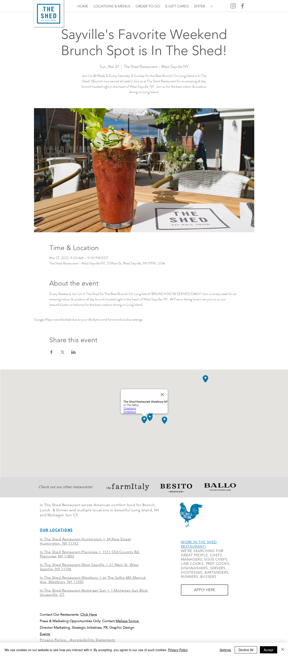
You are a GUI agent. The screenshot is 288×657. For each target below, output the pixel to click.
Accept (268, 650)
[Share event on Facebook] (51, 352)
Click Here (88, 614)
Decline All (245, 650)
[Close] (282, 649)
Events (45, 634)
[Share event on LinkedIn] (73, 352)
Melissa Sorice (127, 621)
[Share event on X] (62, 352)
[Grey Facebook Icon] (242, 5)
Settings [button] (225, 650)
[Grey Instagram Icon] (233, 5)
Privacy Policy (178, 650)
